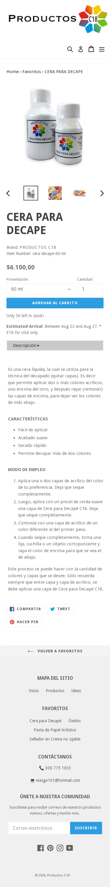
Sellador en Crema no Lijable (55, 739)
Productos (55, 690)
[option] (30, 193)
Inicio (34, 690)
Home (12, 71)
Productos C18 (58, 875)
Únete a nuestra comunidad (55, 796)
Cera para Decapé (45, 720)
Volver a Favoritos (59, 651)
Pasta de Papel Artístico (55, 730)
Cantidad (84, 279)
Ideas (76, 690)
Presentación (17, 279)
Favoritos (31, 71)
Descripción (26, 345)
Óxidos (74, 720)
